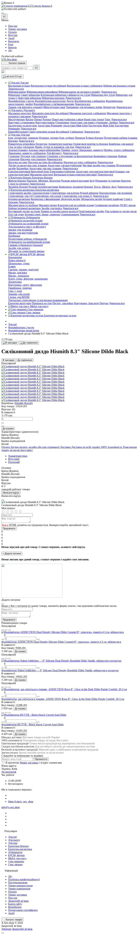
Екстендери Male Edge (101, 125)
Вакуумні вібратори (29, 98)
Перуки (104, 303)
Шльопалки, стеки (18, 263)
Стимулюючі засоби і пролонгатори (28, 192)
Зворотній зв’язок (18, 900)
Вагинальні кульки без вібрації (48, 85)
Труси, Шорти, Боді (105, 186)
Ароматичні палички (60, 143)
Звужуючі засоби (70, 199)
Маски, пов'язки (17, 272)
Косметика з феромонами (45, 199)
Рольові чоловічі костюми (43, 186)
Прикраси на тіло (42, 303)
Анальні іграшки (18, 150)
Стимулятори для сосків (47, 196)
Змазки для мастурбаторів (23, 232)
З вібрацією (76, 131)
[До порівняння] (29, 343)
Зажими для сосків (19, 294)
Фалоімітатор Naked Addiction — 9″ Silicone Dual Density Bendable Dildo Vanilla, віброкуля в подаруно (60, 670)
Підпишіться (41, 759)
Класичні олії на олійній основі (76, 205)
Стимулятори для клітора (64, 192)
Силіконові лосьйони (107, 205)
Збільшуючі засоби (91, 199)
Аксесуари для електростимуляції (95, 171)
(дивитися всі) (30, 431)
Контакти (13, 41)
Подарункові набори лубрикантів (27, 238)
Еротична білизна (18, 846)
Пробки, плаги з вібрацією (119, 150)
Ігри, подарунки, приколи (23, 137)
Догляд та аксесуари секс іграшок (27, 165)
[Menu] (2, 12)
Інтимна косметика (19, 199)
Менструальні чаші (54, 107)
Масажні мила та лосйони (23, 205)
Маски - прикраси (18, 275)
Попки (38, 119)
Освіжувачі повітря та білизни (90, 143)
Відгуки (12, 35)
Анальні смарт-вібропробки (44, 150)
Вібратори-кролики (53, 98)
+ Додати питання (12, 553)
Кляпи (12, 266)
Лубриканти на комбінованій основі (29, 242)
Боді (92, 180)
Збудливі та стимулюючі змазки (26, 251)
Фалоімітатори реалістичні (50, 101)
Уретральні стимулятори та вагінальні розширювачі (38, 300)
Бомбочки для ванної (121, 143)
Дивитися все (16, 88)
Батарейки (22, 168)
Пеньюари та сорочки (108, 180)
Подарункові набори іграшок (120, 137)
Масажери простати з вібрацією (87, 113)
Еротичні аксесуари (19, 303)
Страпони (14, 156)
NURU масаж (128, 205)
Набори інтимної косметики (24, 208)
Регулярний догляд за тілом (24, 211)
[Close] (2, 499)
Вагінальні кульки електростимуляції (75, 174)
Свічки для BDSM (18, 297)
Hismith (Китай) (24, 403)
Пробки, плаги (69, 150)
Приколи (80, 137)
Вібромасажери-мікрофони (42, 91)
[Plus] (2, 422)
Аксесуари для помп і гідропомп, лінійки (94, 122)
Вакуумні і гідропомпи (21, 122)
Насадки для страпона (33, 159)
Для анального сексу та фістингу (27, 226)
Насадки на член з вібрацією (80, 162)
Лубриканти (15, 852)
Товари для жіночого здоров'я (25, 107)
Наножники (15, 257)
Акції (11, 38)
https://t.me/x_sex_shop (20, 801)
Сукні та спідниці (18, 183)
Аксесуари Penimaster (50, 125)
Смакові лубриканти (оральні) (25, 245)
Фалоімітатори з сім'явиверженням (54, 104)
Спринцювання (70, 214)
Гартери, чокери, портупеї (23, 269)
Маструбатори (16, 119)
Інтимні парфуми (113, 199)
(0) (13, 409)
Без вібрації (62, 131)
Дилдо (70, 101)
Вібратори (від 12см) (103, 94)
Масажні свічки (48, 205)
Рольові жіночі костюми (75, 180)
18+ (10, 50)
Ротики (47, 119)
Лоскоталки (15, 281)
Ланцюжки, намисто (91, 150)
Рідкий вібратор (89, 192)
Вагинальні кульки (19, 85)
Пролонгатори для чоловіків (115, 192)
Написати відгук (11, 492)
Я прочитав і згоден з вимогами (33, 762)
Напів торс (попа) (94, 119)
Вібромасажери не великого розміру (79, 91)
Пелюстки (41, 143)
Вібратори (14, 94)
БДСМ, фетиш (16, 855)
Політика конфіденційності (24, 879)
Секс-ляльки (15, 864)
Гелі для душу (16, 214)
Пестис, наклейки (63, 303)
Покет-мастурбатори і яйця (67, 119)
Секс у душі (15, 291)
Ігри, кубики (66, 137)
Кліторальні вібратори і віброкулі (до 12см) (66, 94)
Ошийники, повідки (20, 287)
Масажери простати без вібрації (50, 113)
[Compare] (9, 629)
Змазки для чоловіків (20, 229)
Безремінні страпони (105, 156)
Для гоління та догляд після (120, 211)
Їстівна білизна (94, 137)
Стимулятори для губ (20, 196)
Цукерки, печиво (49, 137)
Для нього (14, 839)
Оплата (12, 32)
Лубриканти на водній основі (25, 220)
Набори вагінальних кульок (119, 85)
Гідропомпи (62, 122)
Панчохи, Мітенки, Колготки (44, 180)
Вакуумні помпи (45, 122)
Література (109, 107)
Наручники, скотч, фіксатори (25, 284)
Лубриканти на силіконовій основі (28, 223)
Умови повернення (19, 888)
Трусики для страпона (33, 156)
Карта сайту (15, 903)
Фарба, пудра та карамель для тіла (54, 147)
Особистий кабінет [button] (12, 56)
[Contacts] (4, 16)
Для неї (12, 324)
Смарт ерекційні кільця (41, 131)
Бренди (12, 47)
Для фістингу (54, 153)
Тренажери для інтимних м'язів (84, 107)
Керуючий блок (40, 171)
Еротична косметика (20, 849)
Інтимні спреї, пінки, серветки (42, 214)
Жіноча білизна (17, 180)
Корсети (126, 180)
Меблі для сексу (17, 858)
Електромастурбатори (62, 171)
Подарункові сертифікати (23, 910)
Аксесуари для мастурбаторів (65, 165)
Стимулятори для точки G (77, 196)
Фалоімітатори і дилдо (21, 101)
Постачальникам (17, 882)
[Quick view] (2, 629)
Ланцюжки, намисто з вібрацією (27, 153)
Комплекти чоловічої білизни (76, 186)
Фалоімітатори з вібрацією (89, 101)
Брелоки (13, 140)
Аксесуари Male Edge (75, 125)
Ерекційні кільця (18, 131)
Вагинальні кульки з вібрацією (85, 85)
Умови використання (20, 885)
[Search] (36, 67)
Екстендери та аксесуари (22, 125)
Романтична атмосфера (21, 143)
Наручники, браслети (86, 303)
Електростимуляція (19, 171)
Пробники (14, 235)
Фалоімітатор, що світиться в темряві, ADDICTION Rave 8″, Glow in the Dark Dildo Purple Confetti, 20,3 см (62, 699)
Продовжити (9, 528)
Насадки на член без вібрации (45, 162)
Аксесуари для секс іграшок (45, 168)
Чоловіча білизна (18, 186)
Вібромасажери (17, 91)
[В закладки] (9, 343)
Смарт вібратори (30, 94)
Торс (107, 119)
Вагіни (29, 119)
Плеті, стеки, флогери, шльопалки (28, 278)
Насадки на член (17, 162)
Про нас (12, 26)
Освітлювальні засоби (91, 211)
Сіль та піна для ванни (21, 147)
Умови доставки (17, 29)
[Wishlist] (6, 629)
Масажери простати (19, 113)
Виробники (15, 907)
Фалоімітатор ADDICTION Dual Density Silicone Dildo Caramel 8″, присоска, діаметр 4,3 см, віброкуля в (61, 641)
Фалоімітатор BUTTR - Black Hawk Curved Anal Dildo (32, 724)
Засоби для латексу (19, 248)
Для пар (12, 843)
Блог (11, 44)
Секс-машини (16, 861)
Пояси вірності (16, 260)
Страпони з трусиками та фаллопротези (70, 156)
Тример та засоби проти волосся (59, 211)
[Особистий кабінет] (69, 9)
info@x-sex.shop (10, 807)
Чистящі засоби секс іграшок (99, 165)
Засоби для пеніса (51, 208)
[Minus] (2, 426)
